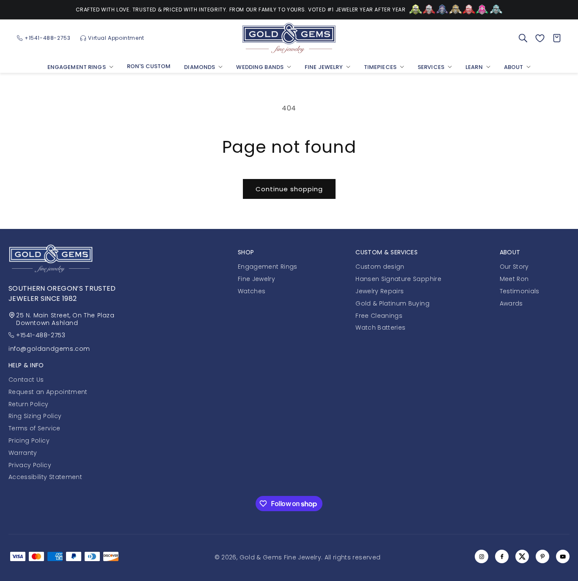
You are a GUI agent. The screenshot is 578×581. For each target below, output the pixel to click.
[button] (80, 68)
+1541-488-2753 (40, 335)
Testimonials (519, 290)
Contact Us (26, 379)
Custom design (380, 266)
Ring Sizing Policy (34, 416)
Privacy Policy (29, 464)
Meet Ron (514, 279)
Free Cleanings (378, 315)
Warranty (22, 453)
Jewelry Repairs (379, 290)
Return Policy (28, 403)
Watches (251, 290)
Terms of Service (34, 428)
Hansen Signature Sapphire (398, 279)
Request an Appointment (48, 392)
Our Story (514, 266)
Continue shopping (289, 188)
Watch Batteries (380, 327)
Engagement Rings (267, 266)
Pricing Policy (29, 440)
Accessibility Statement (45, 477)
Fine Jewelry (256, 279)
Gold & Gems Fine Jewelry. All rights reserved (310, 557)
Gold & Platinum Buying (392, 303)
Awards (511, 303)
